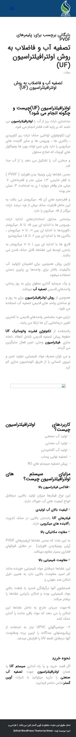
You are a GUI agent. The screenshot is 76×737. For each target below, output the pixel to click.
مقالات (66, 73)
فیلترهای (61, 518)
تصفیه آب (40, 289)
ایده (56, 731)
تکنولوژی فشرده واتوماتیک (30, 331)
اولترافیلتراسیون (55, 108)
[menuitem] (13, 8)
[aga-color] (44, 8)
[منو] (13, 8)
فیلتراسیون (52, 342)
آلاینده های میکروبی (54, 523)
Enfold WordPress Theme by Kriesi (33, 731)
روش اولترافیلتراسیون (40, 297)
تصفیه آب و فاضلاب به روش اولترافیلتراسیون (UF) (39, 57)
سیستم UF (17, 666)
